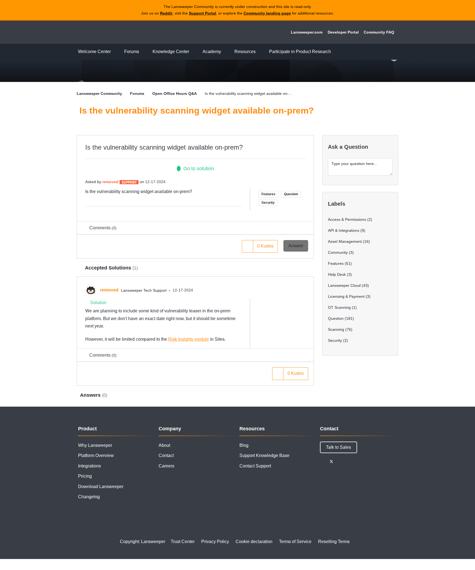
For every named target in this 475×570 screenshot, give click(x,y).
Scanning (336, 329)
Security (268, 203)
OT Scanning (339, 307)
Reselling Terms (334, 541)
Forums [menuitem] (131, 51)
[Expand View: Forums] (143, 52)
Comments (103, 227)
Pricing (85, 476)
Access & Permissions (347, 219)
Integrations (89, 466)
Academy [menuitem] (212, 51)
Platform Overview (96, 455)
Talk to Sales (338, 447)
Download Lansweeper (100, 486)
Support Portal (202, 13)
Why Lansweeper (95, 445)
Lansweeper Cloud (344, 285)
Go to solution (198, 168)
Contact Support (255, 466)
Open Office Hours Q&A (174, 93)
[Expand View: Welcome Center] (115, 52)
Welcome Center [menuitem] (94, 51)
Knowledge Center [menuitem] (171, 51)
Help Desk (337, 274)
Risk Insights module (188, 339)
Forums (137, 93)
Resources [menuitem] (245, 51)
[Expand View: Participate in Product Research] (335, 52)
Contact (166, 455)
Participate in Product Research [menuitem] (300, 51)
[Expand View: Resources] (260, 52)
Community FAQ (379, 32)
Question (291, 194)
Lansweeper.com (306, 32)
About (164, 445)
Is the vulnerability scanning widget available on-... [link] (248, 93)
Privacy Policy (215, 541)
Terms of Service (295, 541)
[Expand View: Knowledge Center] (193, 52)
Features (268, 194)
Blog (243, 445)
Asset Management (345, 241)
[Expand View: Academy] (225, 52)
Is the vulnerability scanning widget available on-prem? (164, 147)
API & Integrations (343, 230)
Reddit (166, 13)
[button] (247, 246)
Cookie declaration (254, 541)
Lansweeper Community (114, 32)
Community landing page (267, 13)
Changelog (89, 496)
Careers (166, 466)
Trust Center (183, 541)
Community (338, 252)
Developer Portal (343, 32)
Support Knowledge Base (264, 455)
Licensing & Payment (346, 296)
